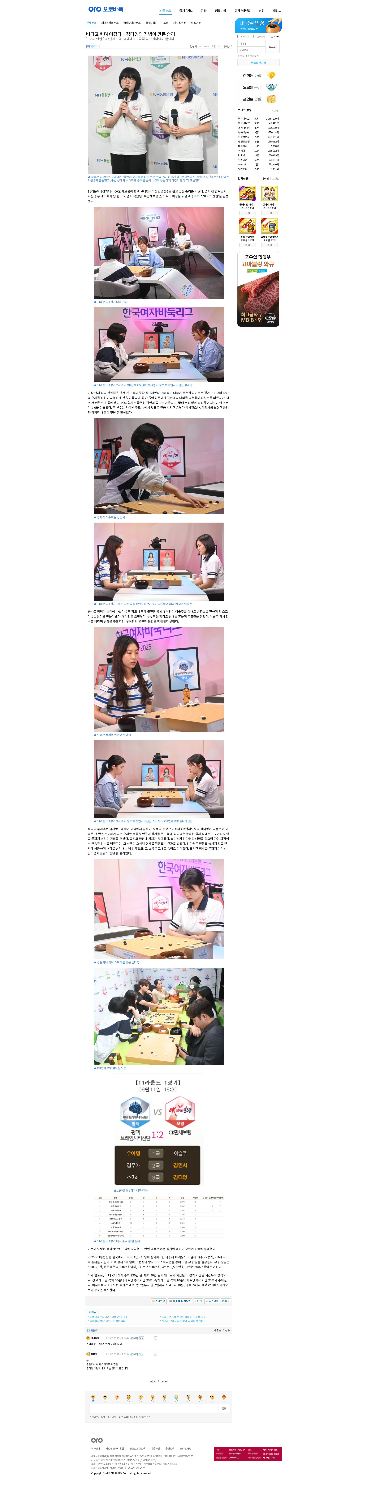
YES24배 (196, 23)
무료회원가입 (258, 63)
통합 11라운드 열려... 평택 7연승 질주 (108, 1317)
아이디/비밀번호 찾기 (248, 55)
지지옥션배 (179, 23)
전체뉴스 (91, 23)
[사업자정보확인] (148, 1460)
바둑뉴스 (165, 11)
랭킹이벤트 (243, 10)
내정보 (277, 10)
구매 (247, 213)
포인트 (275, 178)
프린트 (228, 46)
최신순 (226, 1330)
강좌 (204, 10)
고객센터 (275, 36)
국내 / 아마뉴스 (132, 23)
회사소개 (95, 1448)
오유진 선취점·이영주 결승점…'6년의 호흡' (184, 1317)
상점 (262, 10)
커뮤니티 (220, 10)
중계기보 (186, 10)
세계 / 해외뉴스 (110, 23)
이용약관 (155, 1448)
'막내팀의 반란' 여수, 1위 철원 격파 (107, 1321)
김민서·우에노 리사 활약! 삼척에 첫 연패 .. (183, 1321)
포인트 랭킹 (245, 110)
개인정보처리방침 (115, 1448)
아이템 (265, 178)
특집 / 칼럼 (152, 23)
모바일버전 (185, 1448)
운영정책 (170, 1448)
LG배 (165, 23)
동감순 (217, 1330)
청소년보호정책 (137, 1448)
